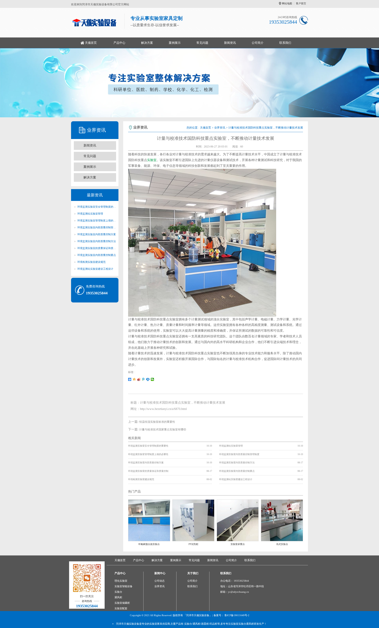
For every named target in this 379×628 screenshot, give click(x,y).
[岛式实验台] (282, 520)
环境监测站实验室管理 (90, 213)
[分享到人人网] (148, 379)
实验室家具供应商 (159, 623)
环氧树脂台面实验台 (149, 544)
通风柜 (118, 597)
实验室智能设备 (123, 586)
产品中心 (119, 42)
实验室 (152, 160)
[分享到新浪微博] (139, 379)
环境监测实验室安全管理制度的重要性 (96, 206)
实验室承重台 (238, 544)
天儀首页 (91, 42)
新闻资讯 (230, 42)
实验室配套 (120, 608)
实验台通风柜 (246, 623)
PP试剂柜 (193, 544)
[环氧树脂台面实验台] (149, 520)
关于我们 (192, 573)
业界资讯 (219, 127)
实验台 (118, 591)
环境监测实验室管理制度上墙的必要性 (96, 220)
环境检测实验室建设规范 (91, 261)
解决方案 (147, 42)
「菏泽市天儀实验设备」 (198, 615)
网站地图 (287, 3)
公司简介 (258, 42)
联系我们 (285, 42)
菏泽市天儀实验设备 (127, 623)
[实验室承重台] (238, 520)
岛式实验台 (282, 544)
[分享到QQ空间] (134, 379)
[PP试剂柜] (193, 520)
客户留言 (301, 3)
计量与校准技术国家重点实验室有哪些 (162, 429)
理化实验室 (120, 580)
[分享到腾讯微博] (143, 379)
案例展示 (175, 42)
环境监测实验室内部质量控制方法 (96, 241)
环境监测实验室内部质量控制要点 (96, 255)
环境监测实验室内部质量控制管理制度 (96, 227)
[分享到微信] (152, 379)
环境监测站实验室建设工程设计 (95, 268)
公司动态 (159, 580)
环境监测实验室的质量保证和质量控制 (96, 248)
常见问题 (202, 42)
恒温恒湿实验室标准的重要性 (157, 421)
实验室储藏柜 (122, 602)
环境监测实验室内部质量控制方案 (96, 234)
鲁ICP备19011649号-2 (236, 615)
